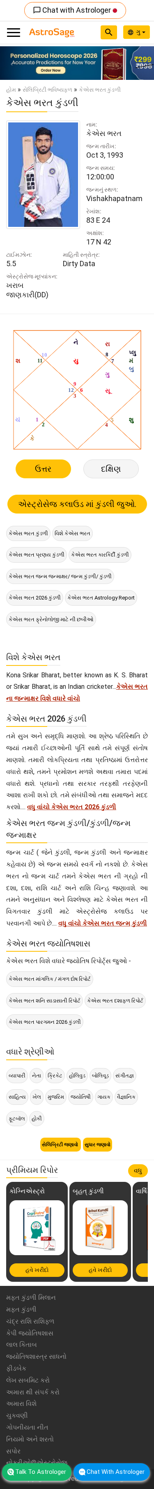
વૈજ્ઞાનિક (126, 1097)
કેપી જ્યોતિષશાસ (29, 1333)
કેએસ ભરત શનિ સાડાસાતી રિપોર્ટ (44, 1001)
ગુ (139, 32)
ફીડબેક (16, 1368)
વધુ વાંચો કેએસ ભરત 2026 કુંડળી (71, 807)
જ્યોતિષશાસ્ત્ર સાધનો (36, 1356)
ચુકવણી (17, 1415)
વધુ (138, 1170)
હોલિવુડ (77, 1076)
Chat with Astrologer (73, 10)
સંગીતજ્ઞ (124, 1076)
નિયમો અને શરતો (30, 1439)
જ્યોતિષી (81, 1097)
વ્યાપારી (17, 1076)
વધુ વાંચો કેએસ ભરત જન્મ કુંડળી (102, 923)
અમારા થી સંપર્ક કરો (33, 1392)
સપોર (13, 1451)
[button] (11, 63)
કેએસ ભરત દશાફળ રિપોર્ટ (115, 1001)
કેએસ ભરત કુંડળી (28, 533)
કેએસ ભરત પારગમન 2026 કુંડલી (45, 1022)
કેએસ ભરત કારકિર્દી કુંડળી (100, 555)
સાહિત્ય (17, 1097)
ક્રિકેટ (55, 1076)
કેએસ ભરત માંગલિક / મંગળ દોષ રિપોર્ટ (50, 979)
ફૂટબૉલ (17, 1119)
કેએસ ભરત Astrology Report (101, 598)
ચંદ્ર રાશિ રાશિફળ (30, 1321)
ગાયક (103, 1097)
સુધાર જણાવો (97, 1144)
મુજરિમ (56, 1097)
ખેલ (36, 1097)
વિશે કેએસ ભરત (72, 533)
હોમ (11, 89)
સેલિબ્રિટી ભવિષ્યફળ (47, 89)
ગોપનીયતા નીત (27, 1427)
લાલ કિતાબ (21, 1345)
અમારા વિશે (21, 1404)
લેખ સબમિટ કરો (28, 1380)
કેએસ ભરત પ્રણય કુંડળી (36, 555)
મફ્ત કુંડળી (21, 1309)
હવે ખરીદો (37, 1270)
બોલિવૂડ (100, 1076)
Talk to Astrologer (40, 1471)
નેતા (36, 1076)
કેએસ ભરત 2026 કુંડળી (35, 598)
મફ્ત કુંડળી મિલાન (31, 1297)
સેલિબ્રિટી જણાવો (60, 1144)
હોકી (37, 1119)
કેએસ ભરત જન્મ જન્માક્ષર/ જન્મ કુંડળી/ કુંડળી (60, 576)
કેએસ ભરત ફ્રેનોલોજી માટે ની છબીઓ (51, 619)
